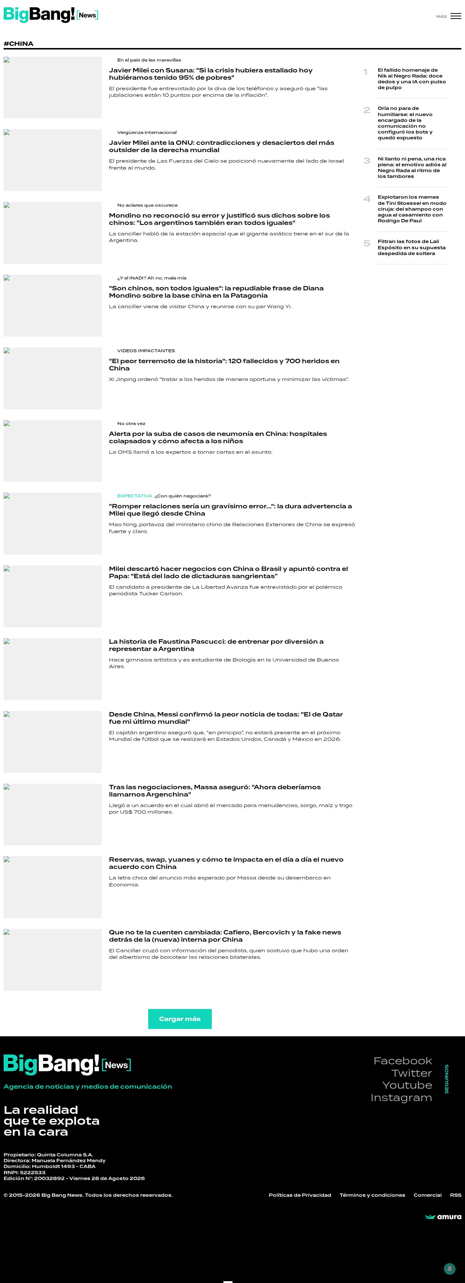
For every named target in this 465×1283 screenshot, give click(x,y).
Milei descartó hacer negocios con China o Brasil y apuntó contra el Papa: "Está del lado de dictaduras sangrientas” (228, 572)
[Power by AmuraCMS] (443, 1217)
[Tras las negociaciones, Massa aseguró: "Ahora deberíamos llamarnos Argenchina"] (53, 815)
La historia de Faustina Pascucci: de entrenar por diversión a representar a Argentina (216, 645)
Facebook (402, 1060)
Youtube (407, 1085)
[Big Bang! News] (51, 15)
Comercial (428, 1195)
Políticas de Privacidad (300, 1195)
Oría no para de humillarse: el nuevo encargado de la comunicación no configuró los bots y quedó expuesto (405, 123)
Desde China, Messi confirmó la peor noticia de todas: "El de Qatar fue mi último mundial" (226, 718)
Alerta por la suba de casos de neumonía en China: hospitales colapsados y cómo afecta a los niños (218, 437)
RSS (455, 1195)
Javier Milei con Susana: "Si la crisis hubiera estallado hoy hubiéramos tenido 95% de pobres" (211, 74)
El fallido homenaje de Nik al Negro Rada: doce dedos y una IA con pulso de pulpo (412, 79)
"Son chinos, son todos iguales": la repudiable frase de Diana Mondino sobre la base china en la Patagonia (216, 292)
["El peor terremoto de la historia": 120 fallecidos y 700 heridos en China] (53, 378)
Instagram (401, 1097)
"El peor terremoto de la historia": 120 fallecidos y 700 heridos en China (224, 365)
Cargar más (180, 1019)
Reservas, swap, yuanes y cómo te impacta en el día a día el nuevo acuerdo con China (226, 863)
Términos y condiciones (372, 1195)
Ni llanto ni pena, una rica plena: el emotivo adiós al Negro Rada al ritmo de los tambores (412, 168)
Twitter (411, 1073)
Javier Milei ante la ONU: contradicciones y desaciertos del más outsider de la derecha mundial (221, 146)
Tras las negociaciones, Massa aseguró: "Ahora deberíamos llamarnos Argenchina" (215, 791)
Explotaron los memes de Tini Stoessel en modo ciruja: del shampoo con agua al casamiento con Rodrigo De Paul (412, 209)
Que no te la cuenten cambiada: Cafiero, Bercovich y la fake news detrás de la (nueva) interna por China (225, 936)
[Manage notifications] (450, 1269)
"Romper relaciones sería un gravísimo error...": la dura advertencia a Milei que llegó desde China (230, 510)
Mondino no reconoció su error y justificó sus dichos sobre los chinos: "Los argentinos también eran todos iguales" (219, 219)
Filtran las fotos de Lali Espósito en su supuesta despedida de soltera (412, 247)
